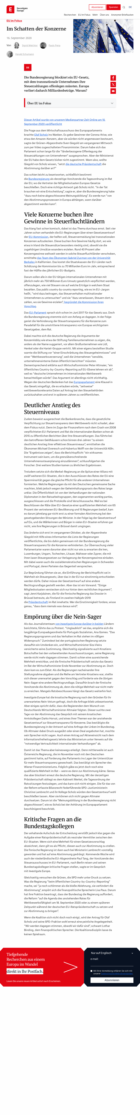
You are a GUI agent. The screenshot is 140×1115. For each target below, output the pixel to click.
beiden (99, 624)
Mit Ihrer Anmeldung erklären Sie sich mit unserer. (113, 972)
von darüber (73, 624)
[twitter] (113, 84)
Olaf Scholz (41, 135)
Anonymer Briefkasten (122, 15)
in (93, 624)
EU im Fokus (14, 21)
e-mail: (94, 958)
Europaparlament (84, 382)
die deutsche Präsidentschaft (83, 164)
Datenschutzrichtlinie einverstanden (117, 974)
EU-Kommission (38, 237)
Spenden (113, 7)
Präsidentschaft (38, 602)
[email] (113, 91)
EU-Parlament (37, 313)
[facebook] (113, 78)
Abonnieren (97, 7)
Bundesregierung (39, 179)
